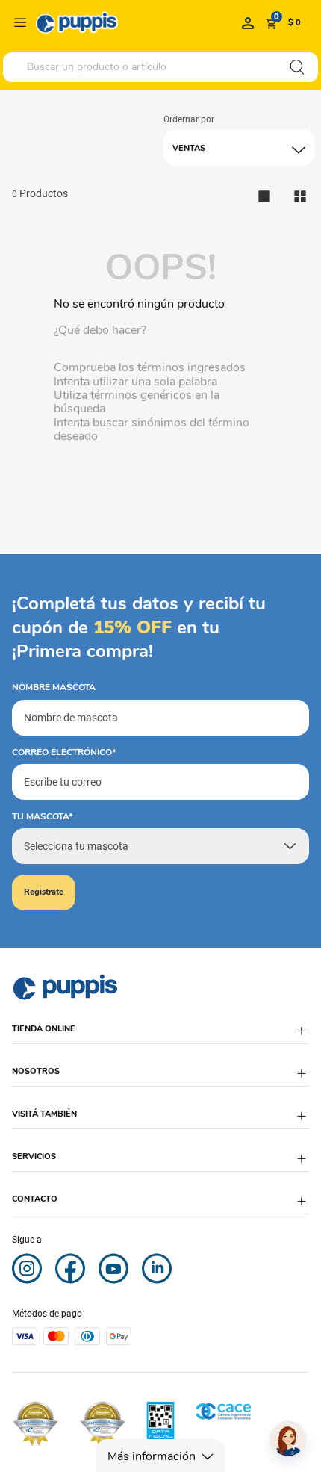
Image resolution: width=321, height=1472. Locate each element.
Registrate (43, 892)
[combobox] (160, 67)
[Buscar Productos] (297, 67)
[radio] (300, 196)
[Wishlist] (248, 22)
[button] (160, 1036)
